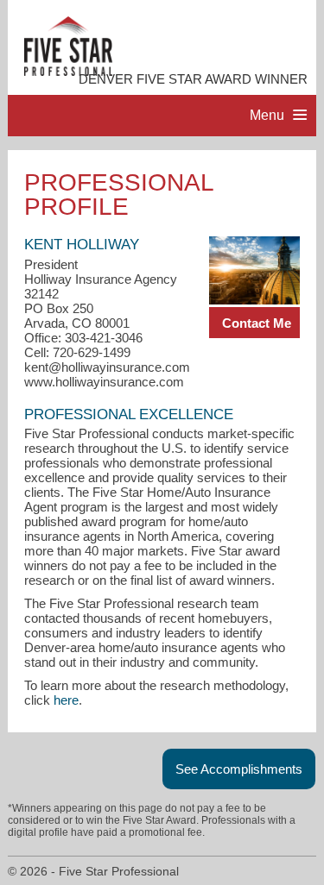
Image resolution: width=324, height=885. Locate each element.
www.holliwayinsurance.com (104, 381)
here (66, 700)
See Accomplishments (238, 769)
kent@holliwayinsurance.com (107, 367)
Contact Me (256, 323)
